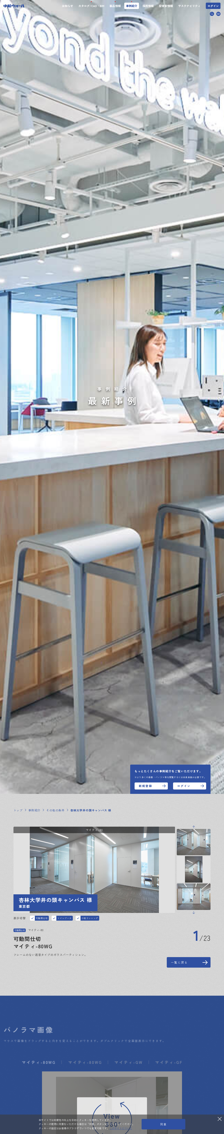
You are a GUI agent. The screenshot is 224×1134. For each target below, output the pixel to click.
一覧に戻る (179, 962)
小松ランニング (90, 918)
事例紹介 (131, 6)
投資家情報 (166, 6)
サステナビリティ (189, 6)
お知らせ (67, 6)
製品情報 (115, 6)
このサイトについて (120, 1128)
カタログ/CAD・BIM (91, 6)
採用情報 (148, 6)
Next (194, 912)
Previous (194, 827)
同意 (163, 1124)
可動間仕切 (42, 918)
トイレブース (64, 918)
